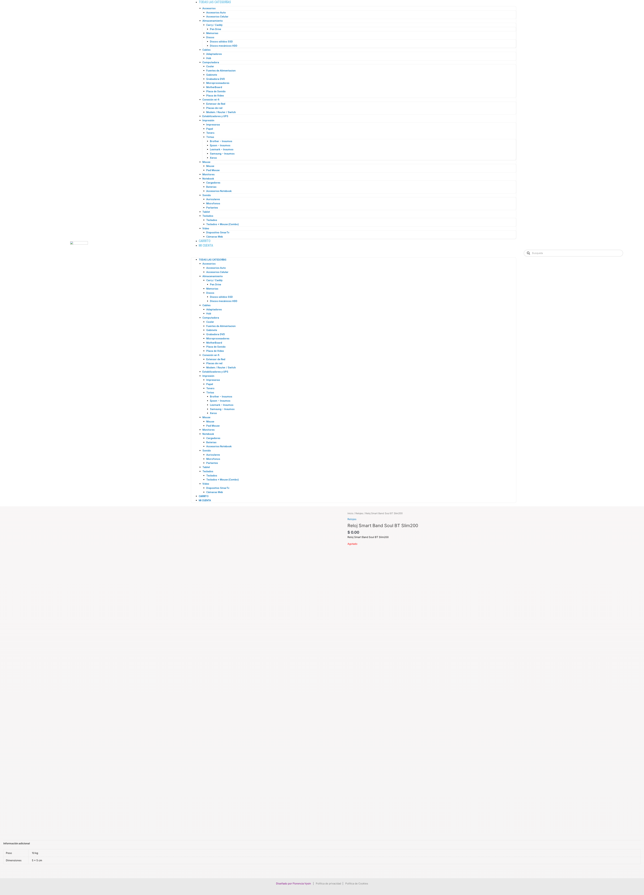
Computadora (210, 62)
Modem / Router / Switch (221, 112)
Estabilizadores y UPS (215, 116)
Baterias (211, 186)
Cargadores (213, 182)
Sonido (206, 195)
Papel (209, 128)
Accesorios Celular (217, 16)
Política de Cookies (356, 883)
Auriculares (213, 199)
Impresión (208, 120)
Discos (210, 37)
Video (205, 228)
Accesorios (209, 8)
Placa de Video (215, 95)
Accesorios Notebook (219, 191)
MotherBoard (214, 87)
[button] (353, 254)
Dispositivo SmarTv (217, 232)
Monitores (208, 174)
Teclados (207, 215)
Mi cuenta (206, 245)
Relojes (359, 513)
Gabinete (211, 74)
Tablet (206, 211)
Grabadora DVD (215, 79)
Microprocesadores (217, 83)
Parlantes (212, 207)
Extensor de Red (215, 103)
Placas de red (214, 108)
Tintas (210, 137)
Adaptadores (214, 54)
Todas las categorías (215, 2)
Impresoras (213, 124)
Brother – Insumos (221, 141)
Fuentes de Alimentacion (221, 70)
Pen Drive (215, 29)
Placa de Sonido (216, 91)
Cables (206, 49)
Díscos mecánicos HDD (223, 45)
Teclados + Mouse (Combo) (222, 224)
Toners (210, 132)
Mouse (206, 162)
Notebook (208, 178)
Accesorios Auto (216, 12)
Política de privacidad (328, 883)
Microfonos (213, 203)
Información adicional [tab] (16, 843)
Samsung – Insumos (222, 153)
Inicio (350, 513)
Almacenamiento (212, 20)
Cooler (210, 66)
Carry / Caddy (214, 25)
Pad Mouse (213, 170)
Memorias (212, 33)
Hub (208, 58)
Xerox (213, 157)
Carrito (204, 241)
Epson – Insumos (220, 145)
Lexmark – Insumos (221, 149)
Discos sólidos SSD (221, 41)
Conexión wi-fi (210, 99)
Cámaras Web (214, 236)
